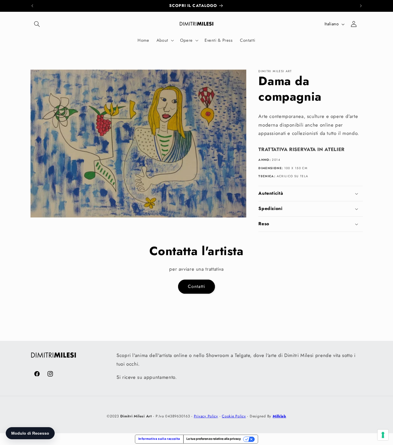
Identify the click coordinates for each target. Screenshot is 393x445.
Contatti (196, 286)
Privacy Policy (206, 416)
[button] (37, 24)
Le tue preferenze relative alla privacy (213, 439)
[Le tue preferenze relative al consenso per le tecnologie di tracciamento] (382, 434)
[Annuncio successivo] (360, 6)
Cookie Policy (234, 416)
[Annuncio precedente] (32, 6)
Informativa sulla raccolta (159, 439)
